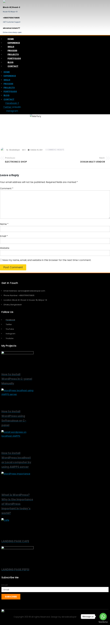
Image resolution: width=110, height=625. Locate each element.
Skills (11, 46)
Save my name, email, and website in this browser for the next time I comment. (46, 260)
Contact (13, 66)
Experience (14, 42)
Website (4, 248)
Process (12, 50)
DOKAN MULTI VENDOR (92, 159)
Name (4, 224)
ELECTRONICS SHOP (16, 159)
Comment (6, 188)
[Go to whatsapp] (103, 616)
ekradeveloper (14, 150)
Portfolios (14, 58)
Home (11, 38)
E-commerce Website (55, 150)
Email (4, 236)
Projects (13, 54)
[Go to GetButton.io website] (103, 622)
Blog (10, 62)
